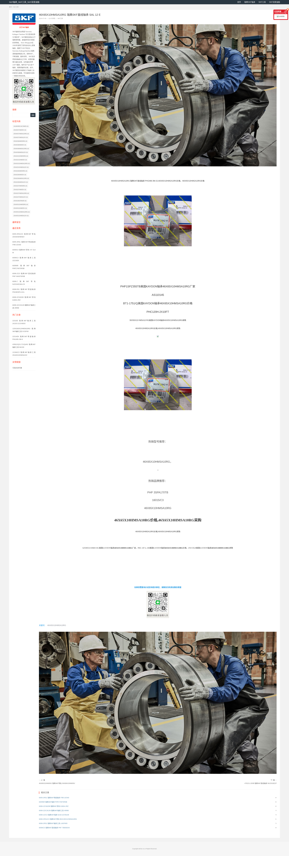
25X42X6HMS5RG (20, 171)
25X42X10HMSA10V (21, 167)
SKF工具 (262, 2)
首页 (239, 2)
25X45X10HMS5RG (21, 204)
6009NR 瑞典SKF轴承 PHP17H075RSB (53, 802)
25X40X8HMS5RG (20, 141)
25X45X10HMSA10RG (22, 212)
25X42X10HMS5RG (21, 156)
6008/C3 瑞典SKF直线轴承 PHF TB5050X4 (54, 828)
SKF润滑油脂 (274, 2)
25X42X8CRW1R (20, 201)
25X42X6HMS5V (20, 175)
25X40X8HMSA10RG (21, 148)
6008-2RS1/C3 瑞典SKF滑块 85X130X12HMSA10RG (58, 819)
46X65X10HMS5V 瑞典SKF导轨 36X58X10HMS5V (57, 783)
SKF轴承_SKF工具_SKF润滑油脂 (24, 2)
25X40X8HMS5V (20, 145)
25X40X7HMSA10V (21, 137)
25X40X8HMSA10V (21, 152)
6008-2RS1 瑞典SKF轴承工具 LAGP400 (53, 823)
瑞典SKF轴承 (249, 2)
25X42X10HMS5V (20, 160)
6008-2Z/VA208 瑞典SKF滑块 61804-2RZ (54, 806)
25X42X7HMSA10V (21, 197)
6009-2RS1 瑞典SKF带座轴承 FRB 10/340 (54, 798)
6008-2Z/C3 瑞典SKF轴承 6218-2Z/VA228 (54, 815)
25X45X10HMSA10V (21, 215)
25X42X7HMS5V (20, 189)
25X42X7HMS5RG (20, 186)
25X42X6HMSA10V (21, 182)
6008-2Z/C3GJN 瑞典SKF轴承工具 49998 (54, 810)
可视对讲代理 (17, 368)
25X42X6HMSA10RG (21, 178)
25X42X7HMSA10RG (21, 193)
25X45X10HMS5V (20, 208)
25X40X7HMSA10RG (21, 134)
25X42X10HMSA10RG (22, 163)
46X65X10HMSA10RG (56, 625)
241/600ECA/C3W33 (21, 126)
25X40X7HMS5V (20, 130)
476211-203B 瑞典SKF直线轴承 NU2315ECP (261, 783)
